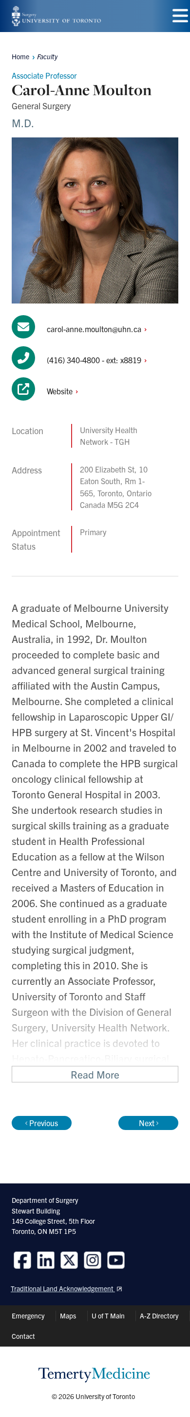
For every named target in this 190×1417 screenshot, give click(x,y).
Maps (68, 1315)
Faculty (47, 56)
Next (146, 1123)
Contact (23, 1336)
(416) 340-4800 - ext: (95, 360)
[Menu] (180, 16)
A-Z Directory (159, 1315)
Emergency (28, 1315)
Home (20, 56)
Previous (43, 1123)
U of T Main (108, 1315)
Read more (95, 1074)
